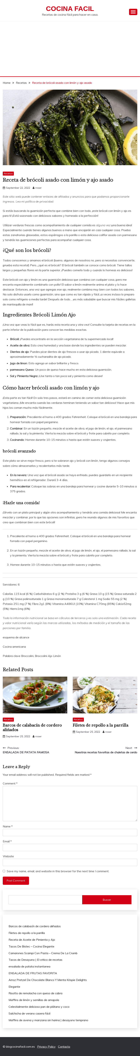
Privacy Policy (46, 1046)
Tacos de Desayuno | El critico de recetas (35, 959)
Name (8, 826)
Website (8, 856)
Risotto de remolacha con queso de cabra (35, 993)
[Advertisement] (70, 48)
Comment (10, 783)
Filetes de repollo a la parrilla (100, 725)
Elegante (14, 986)
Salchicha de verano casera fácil (29, 1013)
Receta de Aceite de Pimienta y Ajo (32, 939)
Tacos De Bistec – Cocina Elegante (31, 946)
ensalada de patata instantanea (29, 966)
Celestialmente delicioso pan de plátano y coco (39, 1006)
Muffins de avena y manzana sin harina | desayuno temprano (48, 1020)
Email (7, 841)
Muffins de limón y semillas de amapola (34, 1000)
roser (38, 187)
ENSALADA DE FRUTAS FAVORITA (33, 973)
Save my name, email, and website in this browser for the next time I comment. (58, 871)
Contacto (64, 1046)
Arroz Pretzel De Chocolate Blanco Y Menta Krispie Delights (48, 980)
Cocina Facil (70, 8)
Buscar (107, 899)
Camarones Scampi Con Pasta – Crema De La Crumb (43, 953)
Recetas (8, 173)
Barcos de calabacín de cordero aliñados (35, 926)
